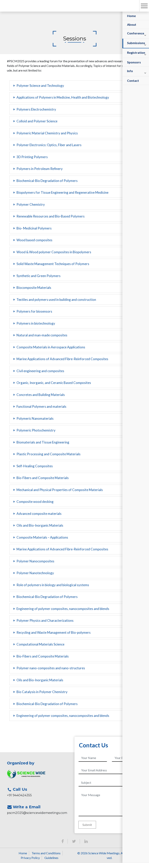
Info (130, 71)
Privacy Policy (30, 858)
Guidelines (51, 858)
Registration (136, 52)
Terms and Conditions (46, 853)
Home (131, 16)
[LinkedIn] (86, 841)
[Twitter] (74, 841)
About (131, 24)
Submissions (136, 43)
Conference (135, 33)
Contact (133, 80)
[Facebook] (63, 841)
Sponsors (134, 62)
